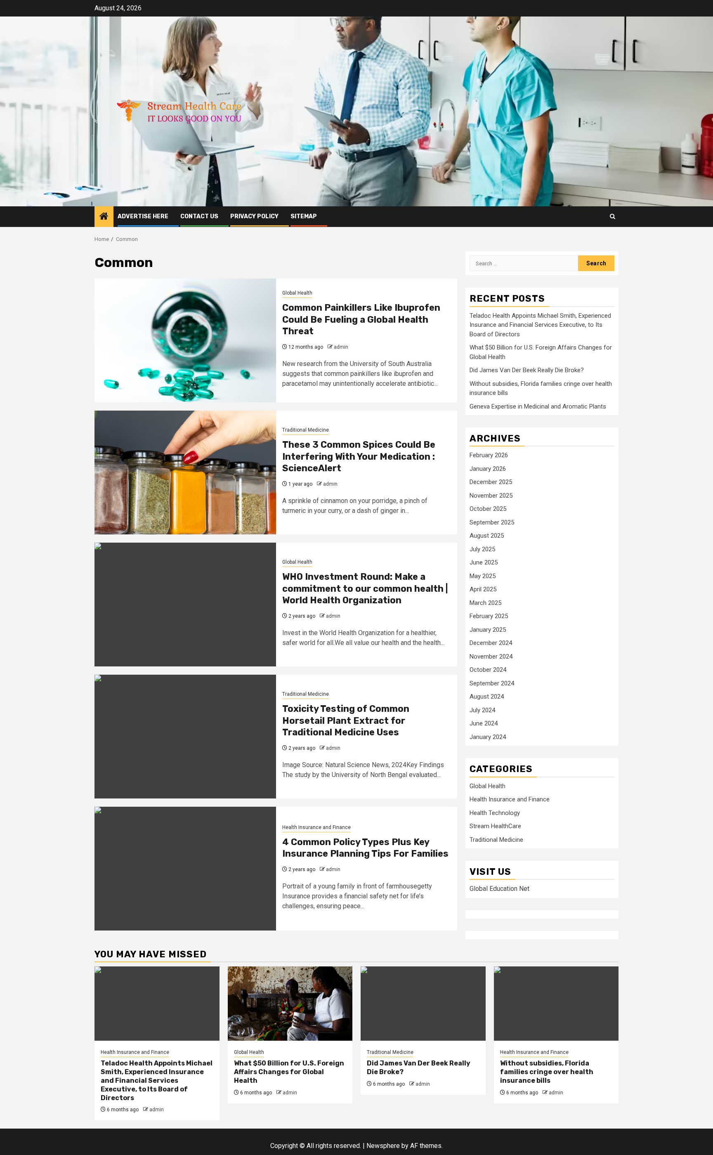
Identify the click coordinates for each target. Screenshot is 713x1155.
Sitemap (303, 216)
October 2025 (488, 509)
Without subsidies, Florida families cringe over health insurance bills (546, 1071)
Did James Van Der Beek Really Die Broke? (527, 370)
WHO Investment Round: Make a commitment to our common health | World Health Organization (365, 588)
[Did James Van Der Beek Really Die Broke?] (423, 1003)
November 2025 (491, 495)
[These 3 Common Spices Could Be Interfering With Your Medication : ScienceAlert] (185, 472)
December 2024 (491, 643)
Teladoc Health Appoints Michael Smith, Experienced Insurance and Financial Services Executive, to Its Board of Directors (540, 325)
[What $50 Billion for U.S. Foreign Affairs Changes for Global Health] (290, 1003)
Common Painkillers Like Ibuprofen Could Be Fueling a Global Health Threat (361, 319)
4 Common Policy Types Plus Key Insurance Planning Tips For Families (365, 848)
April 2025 (483, 589)
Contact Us (199, 216)
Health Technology (495, 813)
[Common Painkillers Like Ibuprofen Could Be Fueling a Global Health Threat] (185, 340)
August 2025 (487, 535)
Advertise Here (143, 216)
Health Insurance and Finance (316, 827)
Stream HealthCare (495, 826)
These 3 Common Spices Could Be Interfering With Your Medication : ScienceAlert (358, 456)
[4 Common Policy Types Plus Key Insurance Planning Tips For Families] (185, 869)
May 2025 (483, 576)
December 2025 (491, 482)
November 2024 (491, 656)
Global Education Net (499, 889)
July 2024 (482, 710)
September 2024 (492, 683)
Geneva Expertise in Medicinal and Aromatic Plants (538, 406)
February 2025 (489, 616)
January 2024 (488, 737)
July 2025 (482, 549)
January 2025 (488, 629)
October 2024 (488, 669)
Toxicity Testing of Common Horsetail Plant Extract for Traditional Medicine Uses (345, 720)
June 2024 (484, 723)
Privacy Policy (254, 216)
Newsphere (383, 1146)
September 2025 (492, 522)
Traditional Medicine (305, 430)
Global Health (297, 293)
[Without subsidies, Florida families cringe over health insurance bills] (556, 1003)
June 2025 (484, 562)
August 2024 (487, 696)
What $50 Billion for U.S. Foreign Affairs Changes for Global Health (289, 1071)
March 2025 (485, 603)
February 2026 (489, 455)
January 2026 (488, 468)
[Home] (104, 217)
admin (341, 347)
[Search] (612, 216)
